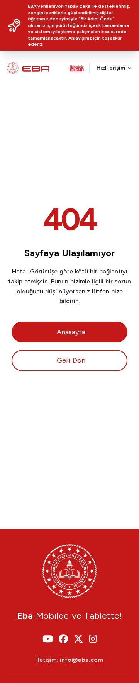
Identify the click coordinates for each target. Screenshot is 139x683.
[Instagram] (93, 639)
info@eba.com (81, 659)
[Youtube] (47, 639)
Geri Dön (71, 360)
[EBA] (28, 68)
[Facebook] (63, 639)
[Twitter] (78, 639)
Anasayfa (71, 332)
